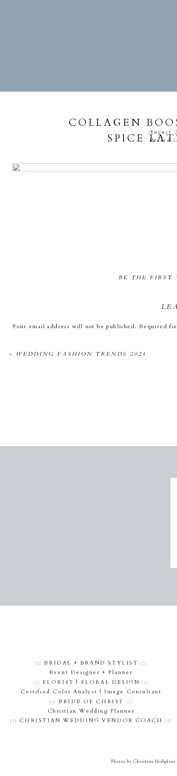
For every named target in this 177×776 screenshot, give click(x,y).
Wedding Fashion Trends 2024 (81, 354)
